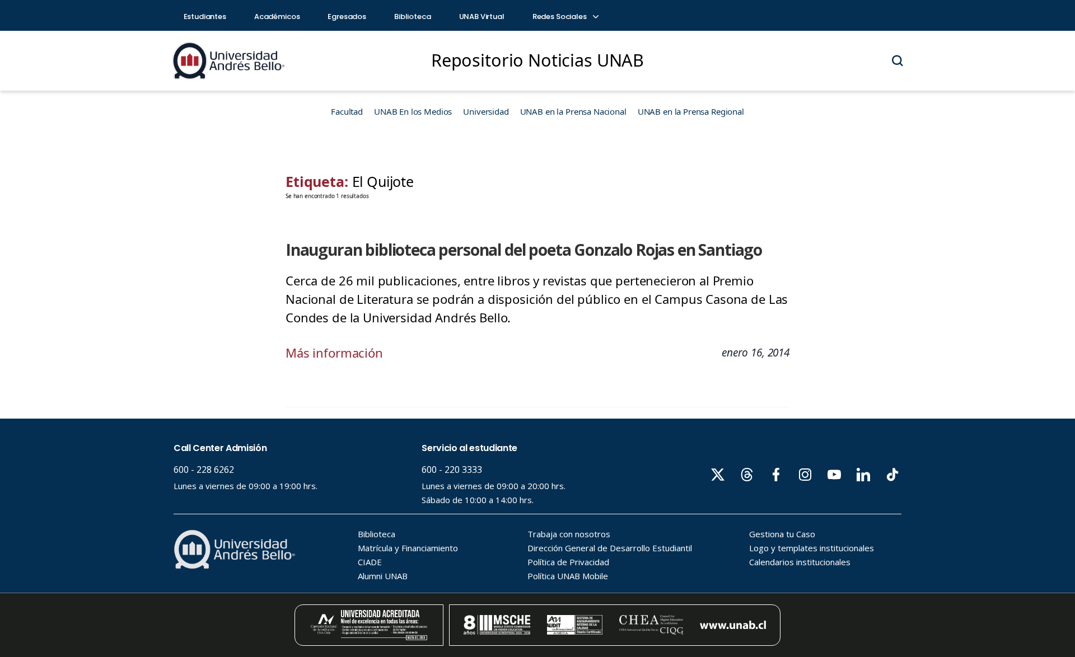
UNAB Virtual (481, 16)
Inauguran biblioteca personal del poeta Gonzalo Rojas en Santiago (524, 249)
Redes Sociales (560, 16)
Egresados (347, 16)
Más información (334, 352)
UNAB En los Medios (413, 111)
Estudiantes (205, 16)
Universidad (485, 111)
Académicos (277, 16)
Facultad (347, 111)
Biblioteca (412, 16)
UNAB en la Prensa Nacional (573, 111)
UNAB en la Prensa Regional (691, 111)
